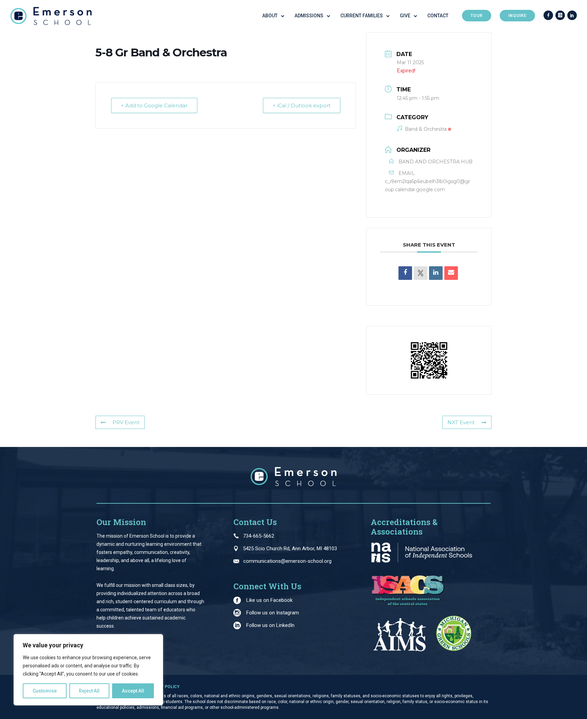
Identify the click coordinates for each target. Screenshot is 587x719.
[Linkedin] (436, 273)
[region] (88, 669)
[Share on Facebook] (405, 273)
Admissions (309, 15)
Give (405, 15)
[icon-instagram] (560, 16)
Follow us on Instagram (272, 613)
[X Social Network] (420, 273)
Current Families (361, 15)
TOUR (476, 15)
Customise (45, 691)
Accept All (133, 691)
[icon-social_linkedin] (572, 16)
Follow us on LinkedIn (270, 625)
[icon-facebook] (548, 16)
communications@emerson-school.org (287, 561)
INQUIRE (517, 15)
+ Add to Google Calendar (154, 105)
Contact (437, 15)
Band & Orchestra (426, 129)
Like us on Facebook (269, 600)
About (270, 15)
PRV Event (126, 422)
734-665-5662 (258, 536)
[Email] (451, 273)
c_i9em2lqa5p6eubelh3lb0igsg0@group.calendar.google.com (427, 185)
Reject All (89, 691)
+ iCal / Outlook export (302, 105)
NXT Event (461, 422)
